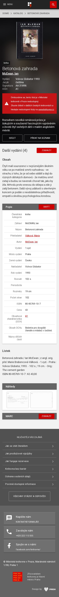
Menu (8, 4)
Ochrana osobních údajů (17, 476)
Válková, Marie (32, 235)
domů (6, 13)
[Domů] (29, 4)
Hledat (52, 4)
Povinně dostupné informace (20, 484)
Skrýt (46, 207)
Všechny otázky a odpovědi (29, 496)
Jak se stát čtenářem (16, 446)
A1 (26, 316)
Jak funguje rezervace (17, 461)
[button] (30, 40)
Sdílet (12, 138)
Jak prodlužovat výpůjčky (18, 453)
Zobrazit (47, 150)
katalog (18, 13)
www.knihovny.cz (46, 109)
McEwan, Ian (10, 73)
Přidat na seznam (40, 138)
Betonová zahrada (38, 13)
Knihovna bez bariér (15, 468)
